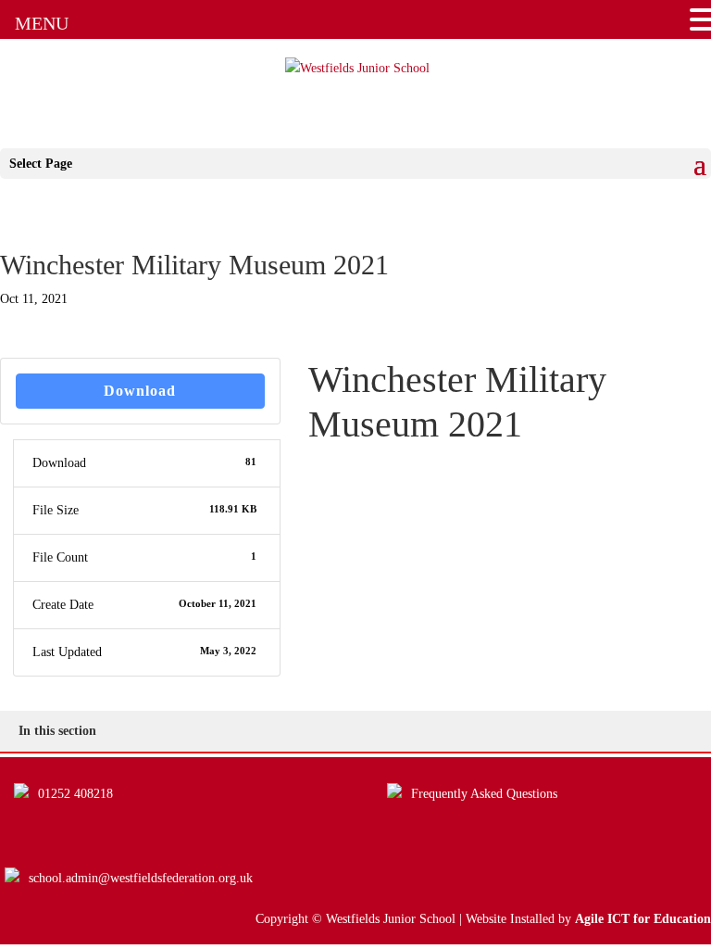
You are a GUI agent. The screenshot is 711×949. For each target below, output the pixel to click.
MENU (42, 23)
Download (140, 391)
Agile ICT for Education (643, 919)
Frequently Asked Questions (484, 794)
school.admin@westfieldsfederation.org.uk (141, 878)
